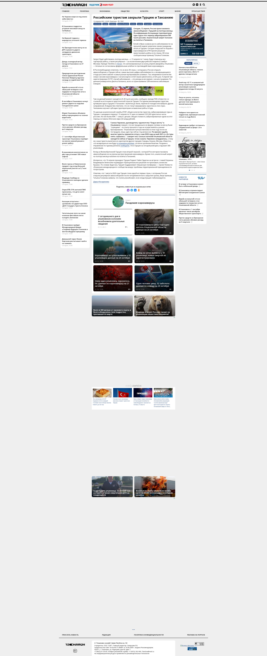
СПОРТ (161, 11)
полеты (133, 24)
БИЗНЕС (178, 11)
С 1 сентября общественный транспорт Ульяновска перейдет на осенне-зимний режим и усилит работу (75, 140)
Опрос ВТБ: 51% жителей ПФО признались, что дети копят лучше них (74, 192)
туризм (140, 24)
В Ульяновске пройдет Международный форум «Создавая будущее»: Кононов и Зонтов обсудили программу (75, 228)
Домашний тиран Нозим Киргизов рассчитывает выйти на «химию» (74, 241)
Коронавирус (157, 24)
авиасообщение (123, 24)
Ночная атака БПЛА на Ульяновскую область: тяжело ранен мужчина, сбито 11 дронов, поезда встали (191, 70)
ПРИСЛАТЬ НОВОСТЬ (70, 635)
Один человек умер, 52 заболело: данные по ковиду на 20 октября (153, 284)
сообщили (124, 146)
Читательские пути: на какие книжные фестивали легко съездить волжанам (74, 215)
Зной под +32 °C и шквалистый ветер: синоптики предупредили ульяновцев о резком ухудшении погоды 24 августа (192, 85)
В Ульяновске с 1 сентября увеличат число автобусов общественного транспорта (190, 215)
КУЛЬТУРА (144, 11)
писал (119, 64)
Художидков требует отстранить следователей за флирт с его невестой (192, 127)
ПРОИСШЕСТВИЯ (198, 11)
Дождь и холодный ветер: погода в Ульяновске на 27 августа (72, 64)
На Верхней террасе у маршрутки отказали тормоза (74, 39)
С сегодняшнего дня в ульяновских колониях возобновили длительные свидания (111, 220)
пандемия (148, 24)
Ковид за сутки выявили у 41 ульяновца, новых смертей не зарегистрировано (151, 255)
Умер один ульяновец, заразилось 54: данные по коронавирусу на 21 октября (112, 283)
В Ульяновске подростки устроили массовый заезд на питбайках (73, 28)
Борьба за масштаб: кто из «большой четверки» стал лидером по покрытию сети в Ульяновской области (74, 90)
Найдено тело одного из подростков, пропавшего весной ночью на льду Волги (192, 114)
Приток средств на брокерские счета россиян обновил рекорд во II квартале (74, 127)
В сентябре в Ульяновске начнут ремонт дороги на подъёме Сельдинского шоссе (75, 103)
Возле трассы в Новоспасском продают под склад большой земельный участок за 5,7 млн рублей (74, 167)
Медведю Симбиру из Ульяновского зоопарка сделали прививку (75, 180)
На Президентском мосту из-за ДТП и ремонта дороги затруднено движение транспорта (74, 51)
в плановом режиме (125, 143)
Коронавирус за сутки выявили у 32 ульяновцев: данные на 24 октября (113, 256)
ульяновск (97, 24)
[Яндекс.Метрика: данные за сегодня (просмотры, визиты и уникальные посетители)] (187, 646)
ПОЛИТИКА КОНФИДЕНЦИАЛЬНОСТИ (149, 635)
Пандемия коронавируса (140, 202)
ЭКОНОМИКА (105, 11)
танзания (113, 24)
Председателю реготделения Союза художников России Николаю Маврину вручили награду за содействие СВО (73, 76)
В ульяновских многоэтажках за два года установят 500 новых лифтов (75, 154)
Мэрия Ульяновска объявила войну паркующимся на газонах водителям (75, 115)
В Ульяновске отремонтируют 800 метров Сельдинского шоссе (192, 195)
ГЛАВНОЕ (65, 11)
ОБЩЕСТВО (125, 11)
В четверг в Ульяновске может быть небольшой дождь (191, 189)
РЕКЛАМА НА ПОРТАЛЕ (196, 635)
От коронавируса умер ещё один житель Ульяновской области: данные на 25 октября (152, 227)
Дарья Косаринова (101, 182)
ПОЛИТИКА (84, 11)
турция (105, 24)
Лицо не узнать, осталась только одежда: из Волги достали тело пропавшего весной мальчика (189, 100)
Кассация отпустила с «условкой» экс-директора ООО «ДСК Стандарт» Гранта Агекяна (75, 203)
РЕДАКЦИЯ (106, 635)
